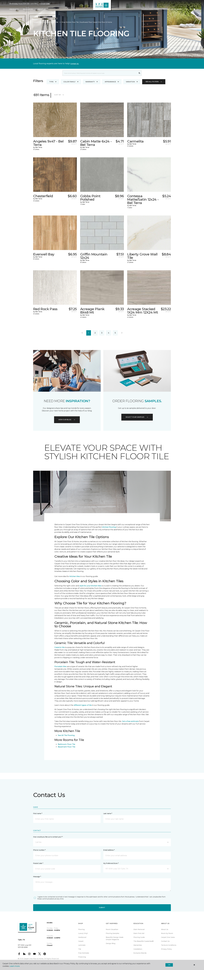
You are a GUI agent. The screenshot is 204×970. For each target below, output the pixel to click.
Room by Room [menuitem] (167, 933)
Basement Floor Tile (66, 747)
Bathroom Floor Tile (66, 744)
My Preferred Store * (110, 863)
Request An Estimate (172, 9)
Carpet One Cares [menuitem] (168, 937)
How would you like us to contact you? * (48, 837)
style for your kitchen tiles (90, 586)
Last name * (107, 813)
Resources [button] (28, 9)
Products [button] (14, 9)
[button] (186, 9)
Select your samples (135, 417)
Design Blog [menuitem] (110, 943)
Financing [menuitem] (82, 957)
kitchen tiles (75, 576)
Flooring (48, 22)
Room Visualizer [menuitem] (112, 929)
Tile (56, 22)
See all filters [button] (152, 82)
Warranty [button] (90, 82)
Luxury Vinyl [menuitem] (83, 933)
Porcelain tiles (60, 666)
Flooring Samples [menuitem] (112, 933)
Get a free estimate (130, 721)
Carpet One (37, 22)
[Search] (139, 73)
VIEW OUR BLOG (64, 420)
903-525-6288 (44, 4)
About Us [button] (41, 9)
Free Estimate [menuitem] (83, 953)
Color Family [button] (69, 82)
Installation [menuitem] (137, 949)
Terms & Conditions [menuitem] (168, 945)
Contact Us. (74, 64)
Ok (169, 965)
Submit (102, 907)
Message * (37, 876)
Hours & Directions (150, 9)
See (59, 735)
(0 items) (194, 9)
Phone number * (39, 850)
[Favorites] (190, 9)
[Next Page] (121, 333)
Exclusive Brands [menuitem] (140, 953)
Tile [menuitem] (79, 949)
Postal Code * (38, 863)
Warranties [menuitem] (137, 945)
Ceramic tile (59, 647)
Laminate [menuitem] (81, 945)
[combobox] (99, 73)
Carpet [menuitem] (80, 941)
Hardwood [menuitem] (82, 937)
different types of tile (83, 705)
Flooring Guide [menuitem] (139, 937)
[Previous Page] (82, 333)
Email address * (109, 850)
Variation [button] (130, 82)
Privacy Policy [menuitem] (166, 949)
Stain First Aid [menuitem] (138, 933)
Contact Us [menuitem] (165, 941)
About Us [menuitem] (164, 929)
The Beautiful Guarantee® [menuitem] (143, 941)
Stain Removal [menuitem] (138, 929)
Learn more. (15, 966)
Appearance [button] (110, 82)
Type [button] (51, 82)
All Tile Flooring (68, 735)
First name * (37, 813)
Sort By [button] (57, 95)
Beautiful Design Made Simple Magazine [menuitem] (114, 938)
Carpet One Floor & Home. (34, 959)
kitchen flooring (109, 527)
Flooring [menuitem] (81, 929)
